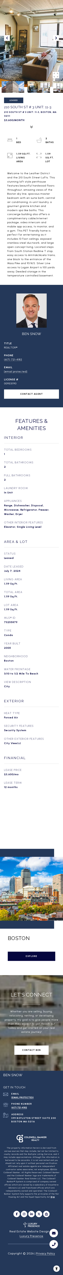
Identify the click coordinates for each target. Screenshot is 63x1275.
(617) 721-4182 (13, 359)
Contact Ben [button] (31, 1050)
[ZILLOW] (46, 1214)
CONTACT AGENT (31, 394)
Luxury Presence (31, 1236)
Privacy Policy (45, 1253)
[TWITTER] (39, 1214)
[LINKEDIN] (31, 1214)
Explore (31, 956)
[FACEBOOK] (16, 1214)
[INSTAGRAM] (24, 1214)
